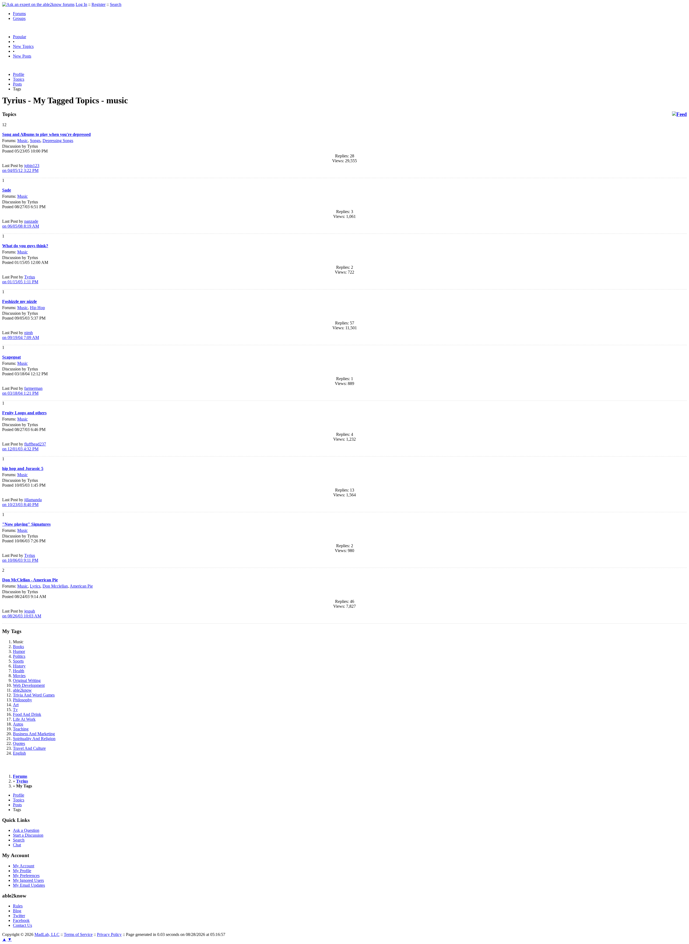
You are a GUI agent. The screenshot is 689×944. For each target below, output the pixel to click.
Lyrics (35, 586)
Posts (17, 84)
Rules (18, 906)
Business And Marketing (34, 733)
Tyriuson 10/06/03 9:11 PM (20, 558)
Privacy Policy (109, 934)
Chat (17, 845)
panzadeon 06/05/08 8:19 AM (20, 223)
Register (99, 4)
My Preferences (26, 875)
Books (18, 646)
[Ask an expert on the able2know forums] (38, 4)
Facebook (21, 920)
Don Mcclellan (55, 586)
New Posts (22, 56)
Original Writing (27, 680)
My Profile (22, 870)
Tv (15, 709)
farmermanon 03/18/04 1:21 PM (22, 390)
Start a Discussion (28, 835)
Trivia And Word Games (34, 695)
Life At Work (24, 719)
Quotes (19, 743)
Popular (19, 36)
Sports (18, 661)
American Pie (81, 586)
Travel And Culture (29, 748)
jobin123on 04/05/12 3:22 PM (20, 168)
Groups (19, 18)
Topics (18, 79)
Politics (19, 656)
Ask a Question (26, 830)
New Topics (23, 46)
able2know (22, 690)
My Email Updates (29, 885)
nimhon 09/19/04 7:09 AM (20, 335)
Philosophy (22, 700)
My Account (23, 866)
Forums (19, 13)
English (19, 753)
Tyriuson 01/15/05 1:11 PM (20, 279)
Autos (18, 724)
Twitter (19, 915)
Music (22, 140)
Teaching (21, 729)
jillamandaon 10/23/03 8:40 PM (22, 502)
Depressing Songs (58, 140)
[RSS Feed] (679, 114)
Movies (19, 675)
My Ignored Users (28, 880)
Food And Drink (27, 714)
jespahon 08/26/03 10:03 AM (21, 613)
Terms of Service (78, 934)
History (19, 666)
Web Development (29, 685)
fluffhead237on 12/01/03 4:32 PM (24, 446)
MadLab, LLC (46, 934)
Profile (18, 74)
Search (115, 4)
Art (16, 704)
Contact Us (22, 925)
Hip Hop (37, 307)
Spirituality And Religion (34, 738)
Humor (19, 651)
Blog (17, 910)
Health (18, 671)
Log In (81, 4)
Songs (35, 140)
